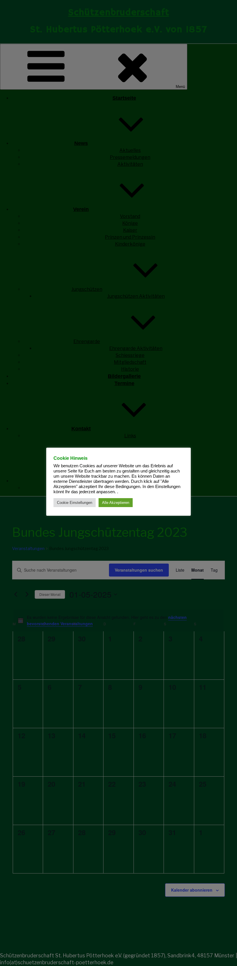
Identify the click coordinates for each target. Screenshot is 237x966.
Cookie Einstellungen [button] (74, 502)
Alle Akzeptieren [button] (115, 502)
